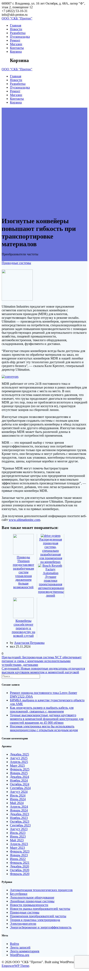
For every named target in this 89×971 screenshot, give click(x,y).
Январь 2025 (19, 773)
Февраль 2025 (19, 769)
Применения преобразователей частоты (38, 916)
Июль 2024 (17, 795)
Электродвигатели (23, 923)
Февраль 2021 (19, 862)
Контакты (17, 48)
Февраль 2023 (19, 851)
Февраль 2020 (19, 874)
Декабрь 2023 (19, 814)
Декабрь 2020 (19, 866)
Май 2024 (17, 803)
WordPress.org (19, 955)
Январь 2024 (19, 810)
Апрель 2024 (19, 806)
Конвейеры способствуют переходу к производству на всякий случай (23, 628)
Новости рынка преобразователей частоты (40, 908)
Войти (14, 943)
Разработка (17, 33)
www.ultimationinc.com (24, 519)
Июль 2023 (17, 833)
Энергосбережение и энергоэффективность (40, 927)
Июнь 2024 (18, 799)
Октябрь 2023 (19, 821)
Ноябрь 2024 (19, 780)
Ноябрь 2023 (19, 818)
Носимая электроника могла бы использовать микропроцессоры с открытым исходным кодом (44, 728)
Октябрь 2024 (19, 784)
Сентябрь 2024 (20, 788)
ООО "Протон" (17, 18)
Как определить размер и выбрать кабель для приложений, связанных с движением (41, 709)
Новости (16, 29)
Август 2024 (19, 791)
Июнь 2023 (18, 836)
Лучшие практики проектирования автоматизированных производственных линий (53, 586)
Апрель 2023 (19, 844)
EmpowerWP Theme (15, 965)
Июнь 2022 (18, 859)
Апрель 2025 (19, 762)
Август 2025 (19, 758)
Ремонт (15, 40)
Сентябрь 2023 (20, 825)
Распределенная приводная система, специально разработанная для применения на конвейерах (50, 551)
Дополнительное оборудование (32, 897)
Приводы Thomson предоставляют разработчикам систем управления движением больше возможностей (23, 572)
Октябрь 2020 (19, 870)
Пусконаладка (20, 36)
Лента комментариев (24, 951)
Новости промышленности (29, 905)
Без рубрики (18, 893)
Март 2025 (17, 765)
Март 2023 (17, 847)
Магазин (16, 44)
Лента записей (20, 947)
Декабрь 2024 (19, 777)
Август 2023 (19, 829)
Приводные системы (16, 263)
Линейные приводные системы (32, 901)
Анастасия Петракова (29, 642)
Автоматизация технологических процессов (41, 890)
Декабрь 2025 (19, 754)
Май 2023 (17, 840)
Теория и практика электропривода (35, 920)
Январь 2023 (19, 855)
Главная (15, 25)
